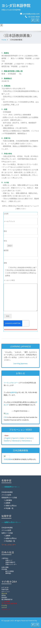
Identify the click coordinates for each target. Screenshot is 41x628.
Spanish (15, 438)
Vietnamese (25, 441)
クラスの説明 (6, 495)
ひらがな (4, 605)
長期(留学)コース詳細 (9, 497)
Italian (22, 438)
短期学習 (13, 392)
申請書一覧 (9, 508)
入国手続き (4, 558)
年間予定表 (4, 589)
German (29, 438)
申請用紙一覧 (10, 541)
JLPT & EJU (5, 587)
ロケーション (5, 591)
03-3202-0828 (34, 17)
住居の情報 (4, 567)
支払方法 (4, 593)
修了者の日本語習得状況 (9, 603)
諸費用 (7, 503)
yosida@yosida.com (31, 14)
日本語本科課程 (7, 492)
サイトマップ (5, 609)
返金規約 (4, 597)
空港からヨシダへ (11, 564)
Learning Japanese (20, 363)
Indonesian (16, 441)
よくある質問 (5, 601)
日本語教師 (8, 459)
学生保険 (4, 569)
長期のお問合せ (11, 505)
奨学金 (3, 595)
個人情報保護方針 (7, 599)
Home (3, 40)
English (8, 438)
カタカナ (4, 607)
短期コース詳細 (7, 533)
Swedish (7, 441)
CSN (5, 417)
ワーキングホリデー (11, 383)
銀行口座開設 (9, 571)
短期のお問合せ (11, 538)
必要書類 (8, 500)
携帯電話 (8, 573)
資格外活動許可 (10, 562)
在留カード (8, 560)
